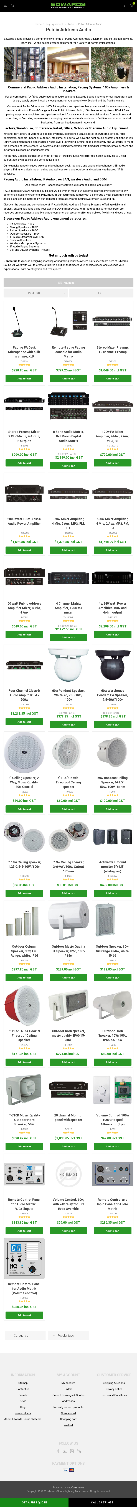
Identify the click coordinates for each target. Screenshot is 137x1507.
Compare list (68, 1413)
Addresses (68, 1401)
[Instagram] (72, 1451)
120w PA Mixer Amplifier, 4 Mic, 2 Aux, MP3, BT (112, 436)
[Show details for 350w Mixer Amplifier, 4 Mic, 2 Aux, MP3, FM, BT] (68, 493)
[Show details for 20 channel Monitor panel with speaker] (68, 1089)
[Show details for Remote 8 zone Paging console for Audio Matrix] (68, 321)
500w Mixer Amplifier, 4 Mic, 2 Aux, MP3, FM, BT (112, 523)
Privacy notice (114, 1389)
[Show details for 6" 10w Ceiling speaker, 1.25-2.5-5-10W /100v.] (24, 836)
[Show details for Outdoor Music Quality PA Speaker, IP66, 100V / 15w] (68, 921)
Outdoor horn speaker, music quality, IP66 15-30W (68, 1035)
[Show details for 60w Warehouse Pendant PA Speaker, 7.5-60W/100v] (112, 665)
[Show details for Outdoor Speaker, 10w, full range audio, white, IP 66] (105, 921)
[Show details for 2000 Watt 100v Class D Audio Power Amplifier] (24, 493)
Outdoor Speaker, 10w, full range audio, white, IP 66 (113, 951)
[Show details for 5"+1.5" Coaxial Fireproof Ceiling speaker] (66, 752)
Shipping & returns (114, 1383)
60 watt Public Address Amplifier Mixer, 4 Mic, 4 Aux (24, 608)
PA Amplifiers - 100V (22, 224)
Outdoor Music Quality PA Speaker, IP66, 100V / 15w (68, 951)
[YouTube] (65, 1451)
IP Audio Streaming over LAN (27, 237)
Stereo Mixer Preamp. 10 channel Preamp (113, 350)
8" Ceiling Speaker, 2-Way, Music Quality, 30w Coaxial (24, 782)
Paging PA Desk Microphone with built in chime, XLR (24, 352)
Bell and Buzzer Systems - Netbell (30, 249)
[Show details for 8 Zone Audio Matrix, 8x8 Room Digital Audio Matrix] (68, 406)
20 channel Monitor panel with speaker (68, 1117)
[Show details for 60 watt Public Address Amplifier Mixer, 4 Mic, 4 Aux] (24, 578)
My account (68, 1383)
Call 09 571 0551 (103, 1502)
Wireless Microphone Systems (28, 243)
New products (23, 1413)
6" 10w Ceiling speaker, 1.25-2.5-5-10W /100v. (24, 864)
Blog (23, 1407)
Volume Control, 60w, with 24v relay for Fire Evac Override (68, 1204)
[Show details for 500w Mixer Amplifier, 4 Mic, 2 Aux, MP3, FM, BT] (112, 493)
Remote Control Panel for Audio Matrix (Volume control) (24, 1288)
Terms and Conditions (114, 1395)
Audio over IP (56, 141)
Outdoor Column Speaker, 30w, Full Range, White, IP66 (24, 951)
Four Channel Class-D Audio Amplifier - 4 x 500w (24, 695)
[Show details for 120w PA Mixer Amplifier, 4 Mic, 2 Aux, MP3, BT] (112, 406)
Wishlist (68, 1425)
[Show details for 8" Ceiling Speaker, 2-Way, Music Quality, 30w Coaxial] (24, 752)
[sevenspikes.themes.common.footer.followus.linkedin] (79, 1451)
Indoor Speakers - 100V (24, 230)
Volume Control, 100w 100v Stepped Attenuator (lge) (112, 1119)
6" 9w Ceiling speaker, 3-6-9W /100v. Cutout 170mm (68, 866)
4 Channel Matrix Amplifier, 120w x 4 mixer (68, 608)
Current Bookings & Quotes (68, 1395)
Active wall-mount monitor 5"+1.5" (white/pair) (112, 866)
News (23, 1401)
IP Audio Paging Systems (24, 246)
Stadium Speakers (20, 240)
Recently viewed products (68, 1407)
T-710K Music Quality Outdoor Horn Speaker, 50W (24, 1119)
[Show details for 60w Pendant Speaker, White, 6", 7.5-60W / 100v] (68, 665)
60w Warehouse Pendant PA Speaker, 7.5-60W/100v (112, 695)
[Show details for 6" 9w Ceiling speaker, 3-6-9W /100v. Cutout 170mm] (68, 836)
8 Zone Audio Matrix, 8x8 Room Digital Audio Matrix (68, 436)
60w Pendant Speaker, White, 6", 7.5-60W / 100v (68, 695)
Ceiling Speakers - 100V (24, 227)
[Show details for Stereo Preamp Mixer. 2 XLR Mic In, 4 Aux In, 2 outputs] (24, 406)
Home (38, 24)
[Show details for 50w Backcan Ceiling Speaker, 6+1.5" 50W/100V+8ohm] (112, 752)
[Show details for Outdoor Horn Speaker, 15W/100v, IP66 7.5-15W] (112, 1005)
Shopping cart (68, 1419)
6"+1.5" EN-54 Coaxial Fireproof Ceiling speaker (24, 1035)
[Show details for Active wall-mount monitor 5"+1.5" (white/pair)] (112, 836)
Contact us (10, 261)
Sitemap (23, 1383)
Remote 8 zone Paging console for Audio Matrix (68, 352)
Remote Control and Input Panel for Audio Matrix (112, 1204)
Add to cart (24, 378)
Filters (69, 282)
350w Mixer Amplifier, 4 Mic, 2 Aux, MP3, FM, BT (68, 523)
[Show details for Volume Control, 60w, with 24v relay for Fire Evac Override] (68, 1174)
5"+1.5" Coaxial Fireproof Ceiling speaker (68, 782)
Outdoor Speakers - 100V (25, 233)
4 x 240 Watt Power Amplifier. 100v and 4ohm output (112, 608)
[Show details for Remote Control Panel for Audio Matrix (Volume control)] (24, 1258)
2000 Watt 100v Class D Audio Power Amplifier (24, 521)
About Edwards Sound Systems (22, 1419)
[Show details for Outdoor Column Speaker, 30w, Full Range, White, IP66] (24, 921)
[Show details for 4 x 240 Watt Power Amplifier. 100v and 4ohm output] (112, 578)
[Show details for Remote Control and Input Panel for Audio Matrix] (112, 1174)
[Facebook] (58, 1451)
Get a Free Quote (34, 1502)
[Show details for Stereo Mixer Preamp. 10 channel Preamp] (112, 321)
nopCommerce (75, 1487)
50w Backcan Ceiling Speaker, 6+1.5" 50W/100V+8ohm (112, 782)
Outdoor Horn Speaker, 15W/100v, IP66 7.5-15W (112, 1035)
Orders (68, 1389)
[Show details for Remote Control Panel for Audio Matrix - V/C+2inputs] (24, 1174)
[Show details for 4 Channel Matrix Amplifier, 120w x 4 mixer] (68, 578)
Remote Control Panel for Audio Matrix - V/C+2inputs (24, 1204)
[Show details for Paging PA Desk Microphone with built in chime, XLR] (24, 321)
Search (23, 1395)
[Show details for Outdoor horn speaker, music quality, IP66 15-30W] (68, 1005)
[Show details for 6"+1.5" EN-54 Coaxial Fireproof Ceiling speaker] (22, 1005)
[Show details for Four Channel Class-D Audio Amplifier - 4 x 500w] (24, 665)
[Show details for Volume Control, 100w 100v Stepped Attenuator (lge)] (112, 1089)
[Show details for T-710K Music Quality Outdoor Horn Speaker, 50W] (24, 1089)
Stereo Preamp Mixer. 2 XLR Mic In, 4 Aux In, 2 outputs (24, 436)
